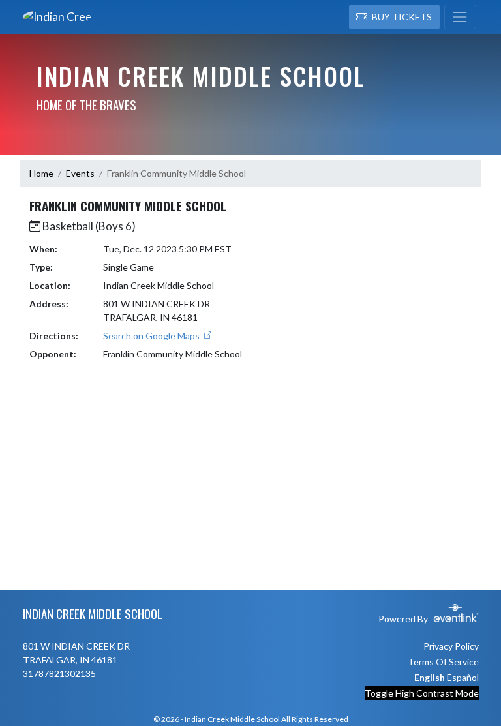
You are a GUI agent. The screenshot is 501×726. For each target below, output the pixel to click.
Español (463, 677)
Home (41, 173)
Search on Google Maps (152, 335)
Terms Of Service (443, 661)
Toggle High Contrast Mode (422, 693)
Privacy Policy (451, 646)
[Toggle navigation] (460, 17)
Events (80, 173)
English (429, 677)
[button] (394, 17)
